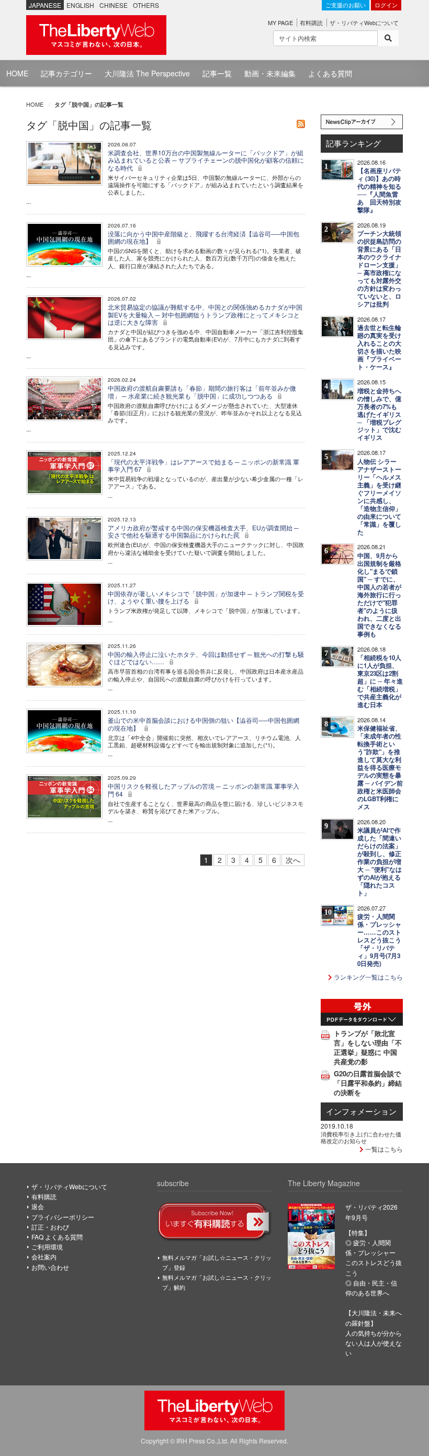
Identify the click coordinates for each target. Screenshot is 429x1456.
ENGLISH (80, 5)
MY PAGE (280, 22)
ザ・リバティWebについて (364, 22)
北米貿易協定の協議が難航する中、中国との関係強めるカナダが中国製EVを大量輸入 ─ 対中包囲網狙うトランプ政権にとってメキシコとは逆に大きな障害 (205, 314)
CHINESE (113, 5)
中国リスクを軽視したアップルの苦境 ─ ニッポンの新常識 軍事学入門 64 (203, 789)
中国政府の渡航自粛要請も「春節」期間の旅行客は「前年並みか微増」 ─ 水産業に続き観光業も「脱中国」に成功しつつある (202, 391)
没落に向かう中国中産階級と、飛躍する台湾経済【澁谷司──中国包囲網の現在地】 (203, 237)
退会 (37, 1206)
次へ (293, 860)
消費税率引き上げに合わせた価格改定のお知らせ (361, 1137)
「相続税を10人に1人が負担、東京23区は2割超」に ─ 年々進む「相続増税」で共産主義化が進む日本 (380, 681)
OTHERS (146, 5)
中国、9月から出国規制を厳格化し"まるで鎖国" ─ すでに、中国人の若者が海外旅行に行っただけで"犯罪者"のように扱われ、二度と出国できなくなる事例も (379, 595)
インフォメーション (361, 1111)
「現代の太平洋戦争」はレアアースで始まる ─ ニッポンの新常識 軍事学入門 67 (203, 465)
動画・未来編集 (270, 73)
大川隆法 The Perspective (147, 73)
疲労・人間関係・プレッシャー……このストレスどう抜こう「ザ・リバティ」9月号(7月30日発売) (379, 940)
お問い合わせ (50, 1266)
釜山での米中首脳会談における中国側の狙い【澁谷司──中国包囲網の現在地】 (203, 723)
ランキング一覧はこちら (367, 976)
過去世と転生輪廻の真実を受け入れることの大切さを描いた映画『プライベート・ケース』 (379, 347)
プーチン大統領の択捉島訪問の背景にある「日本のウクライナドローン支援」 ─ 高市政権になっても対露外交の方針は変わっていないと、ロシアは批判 (379, 269)
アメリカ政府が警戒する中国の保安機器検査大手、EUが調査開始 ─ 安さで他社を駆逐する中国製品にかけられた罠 (203, 531)
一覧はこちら (383, 1148)
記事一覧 (217, 73)
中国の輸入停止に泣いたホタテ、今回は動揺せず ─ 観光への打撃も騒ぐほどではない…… (206, 658)
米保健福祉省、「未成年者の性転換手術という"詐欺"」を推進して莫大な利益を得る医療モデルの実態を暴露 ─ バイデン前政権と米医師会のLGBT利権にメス (380, 767)
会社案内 (44, 1256)
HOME (17, 73)
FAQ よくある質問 (57, 1236)
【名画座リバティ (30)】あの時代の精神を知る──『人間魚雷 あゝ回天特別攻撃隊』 (379, 190)
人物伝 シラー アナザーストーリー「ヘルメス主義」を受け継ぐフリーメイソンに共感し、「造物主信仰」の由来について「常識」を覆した (379, 497)
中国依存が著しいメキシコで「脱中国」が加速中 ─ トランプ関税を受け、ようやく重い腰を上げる (206, 597)
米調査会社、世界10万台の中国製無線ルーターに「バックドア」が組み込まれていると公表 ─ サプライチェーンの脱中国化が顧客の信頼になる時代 (206, 160)
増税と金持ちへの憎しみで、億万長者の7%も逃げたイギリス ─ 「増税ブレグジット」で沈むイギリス (379, 414)
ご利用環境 (47, 1246)
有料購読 (311, 22)
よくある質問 (330, 73)
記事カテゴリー (66, 73)
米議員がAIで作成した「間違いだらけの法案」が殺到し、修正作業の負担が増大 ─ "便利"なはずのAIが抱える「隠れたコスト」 (379, 861)
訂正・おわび (50, 1226)
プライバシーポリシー (62, 1216)
